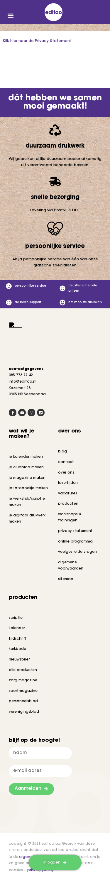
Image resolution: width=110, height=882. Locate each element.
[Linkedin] (41, 412)
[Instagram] (31, 412)
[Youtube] (22, 412)
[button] (10, 15)
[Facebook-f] (12, 412)
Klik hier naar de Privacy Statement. (37, 41)
